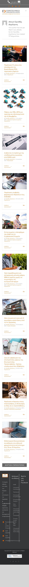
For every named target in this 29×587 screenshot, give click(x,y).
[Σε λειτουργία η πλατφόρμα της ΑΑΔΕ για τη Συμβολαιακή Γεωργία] (14, 221)
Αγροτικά (9, 119)
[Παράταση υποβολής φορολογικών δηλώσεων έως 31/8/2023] (14, 181)
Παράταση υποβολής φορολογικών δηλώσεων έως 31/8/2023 (14, 195)
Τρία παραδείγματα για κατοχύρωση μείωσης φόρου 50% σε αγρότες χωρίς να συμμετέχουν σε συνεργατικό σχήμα (14, 277)
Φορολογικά (10, 74)
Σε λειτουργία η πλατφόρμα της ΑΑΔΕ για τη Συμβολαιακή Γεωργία (14, 234)
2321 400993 (14, 2)
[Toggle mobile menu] (26, 10)
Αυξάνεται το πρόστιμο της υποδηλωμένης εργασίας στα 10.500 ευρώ (14, 155)
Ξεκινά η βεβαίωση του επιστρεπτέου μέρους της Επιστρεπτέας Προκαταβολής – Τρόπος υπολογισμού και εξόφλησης (14, 362)
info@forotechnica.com (15, 3)
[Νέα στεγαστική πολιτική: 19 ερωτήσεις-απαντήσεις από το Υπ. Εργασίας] (14, 307)
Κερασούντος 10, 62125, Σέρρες (6, 525)
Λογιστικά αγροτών (16, 119)
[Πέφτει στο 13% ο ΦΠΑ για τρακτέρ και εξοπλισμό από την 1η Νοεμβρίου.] (14, 98)
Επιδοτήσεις (12, 409)
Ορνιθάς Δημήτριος (10, 73)
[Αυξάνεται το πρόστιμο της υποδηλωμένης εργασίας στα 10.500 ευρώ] (14, 142)
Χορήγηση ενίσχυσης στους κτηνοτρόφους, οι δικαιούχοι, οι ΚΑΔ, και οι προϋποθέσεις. (14, 404)
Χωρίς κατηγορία (11, 325)
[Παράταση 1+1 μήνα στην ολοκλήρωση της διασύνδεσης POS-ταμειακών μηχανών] (14, 54)
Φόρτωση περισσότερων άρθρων (14, 465)
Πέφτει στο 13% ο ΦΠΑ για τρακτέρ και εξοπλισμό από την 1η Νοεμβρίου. (14, 114)
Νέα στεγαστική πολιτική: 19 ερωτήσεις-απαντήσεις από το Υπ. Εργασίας (14, 320)
